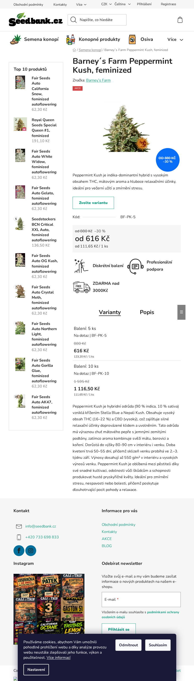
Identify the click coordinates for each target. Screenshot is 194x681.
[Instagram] (30, 550)
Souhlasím (158, 645)
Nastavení (36, 669)
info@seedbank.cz (40, 526)
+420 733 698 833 (42, 537)
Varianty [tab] (110, 312)
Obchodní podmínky (28, 4)
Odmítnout (128, 645)
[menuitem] (36, 39)
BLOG (107, 546)
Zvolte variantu (93, 202)
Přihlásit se (118, 629)
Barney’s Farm (98, 80)
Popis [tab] (147, 312)
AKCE (107, 538)
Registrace (168, 4)
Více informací (59, 657)
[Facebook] (18, 550)
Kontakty (60, 4)
